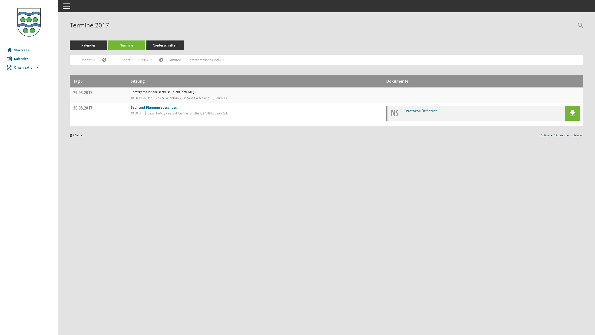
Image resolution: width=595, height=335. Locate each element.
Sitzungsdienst (568, 135)
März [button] (126, 60)
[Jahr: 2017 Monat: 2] (104, 60)
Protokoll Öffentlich (421, 111)
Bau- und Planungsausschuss (154, 107)
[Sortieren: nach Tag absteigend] (82, 81)
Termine (126, 45)
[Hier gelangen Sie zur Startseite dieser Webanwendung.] (29, 22)
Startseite (22, 50)
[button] (29, 67)
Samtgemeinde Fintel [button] (205, 60)
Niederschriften (165, 45)
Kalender (21, 59)
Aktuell (175, 60)
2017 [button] (145, 60)
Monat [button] (87, 60)
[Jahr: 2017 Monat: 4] (161, 60)
